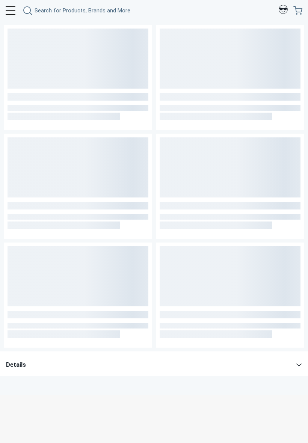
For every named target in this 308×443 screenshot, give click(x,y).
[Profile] (283, 10)
